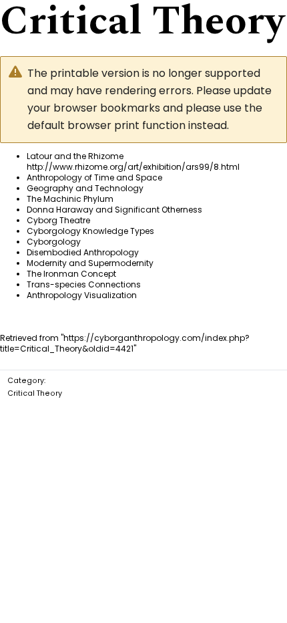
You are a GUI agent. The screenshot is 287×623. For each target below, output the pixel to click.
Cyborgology (54, 241)
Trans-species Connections (84, 284)
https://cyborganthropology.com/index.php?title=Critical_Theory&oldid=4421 (125, 343)
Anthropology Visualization (82, 295)
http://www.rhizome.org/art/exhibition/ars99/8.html (133, 166)
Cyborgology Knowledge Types (90, 231)
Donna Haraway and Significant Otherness (114, 209)
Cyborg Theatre (58, 220)
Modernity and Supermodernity (90, 263)
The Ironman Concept (71, 273)
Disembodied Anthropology (83, 252)
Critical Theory (34, 393)
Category (25, 381)
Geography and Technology (85, 188)
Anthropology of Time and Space (94, 177)
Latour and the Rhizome (75, 156)
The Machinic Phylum (70, 199)
